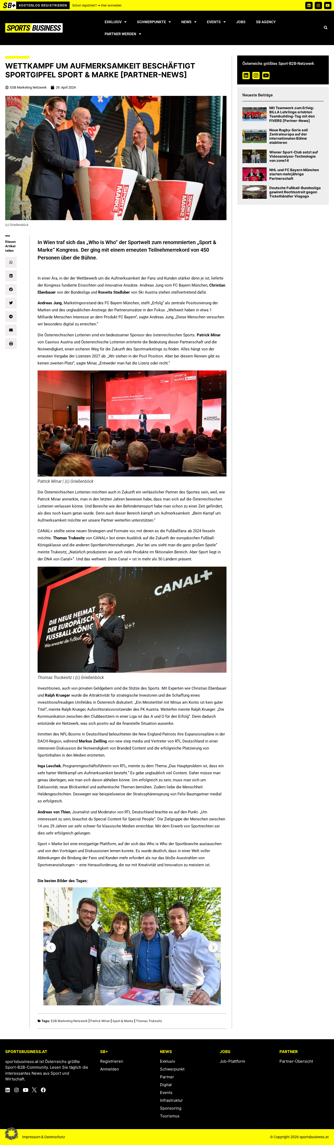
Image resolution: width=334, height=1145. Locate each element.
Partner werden (120, 34)
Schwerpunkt (172, 1069)
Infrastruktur (171, 1100)
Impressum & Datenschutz (43, 1137)
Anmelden (109, 1069)
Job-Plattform (232, 1061)
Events (214, 22)
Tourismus (170, 1115)
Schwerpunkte (151, 22)
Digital (166, 1084)
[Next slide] (213, 947)
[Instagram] (318, 5)
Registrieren (111, 1061)
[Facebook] (43, 1089)
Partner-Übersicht (296, 1061)
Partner (167, 1076)
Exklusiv (113, 22)
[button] (325, 28)
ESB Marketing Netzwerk (69, 1021)
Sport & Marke (122, 1021)
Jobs (241, 22)
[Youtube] (327, 5)
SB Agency (266, 22)
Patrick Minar (100, 1021)
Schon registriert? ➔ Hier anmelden (97, 5)
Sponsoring (170, 1108)
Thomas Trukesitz (149, 1021)
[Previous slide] (51, 947)
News (186, 22)
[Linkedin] (309, 5)
